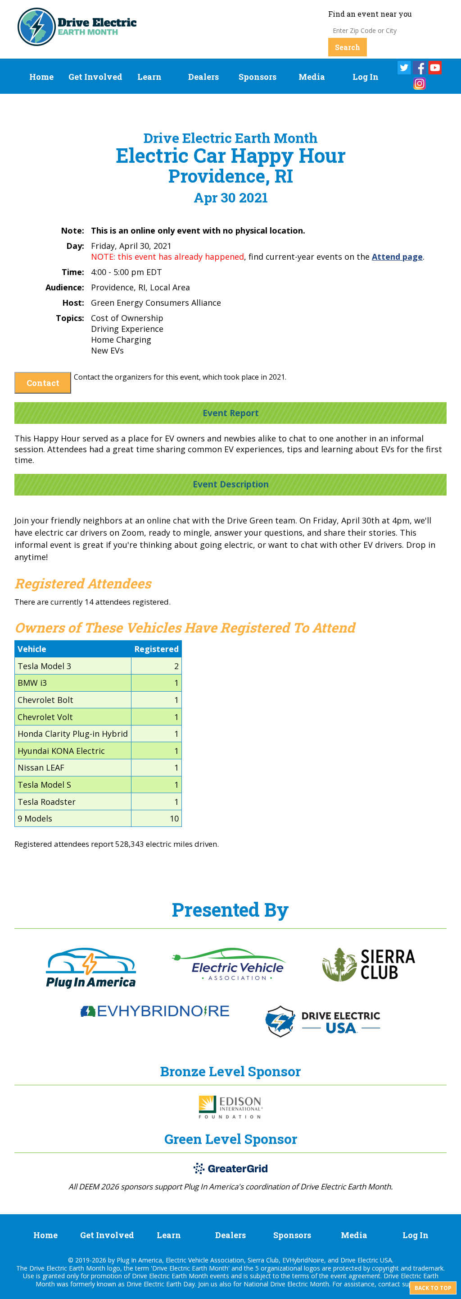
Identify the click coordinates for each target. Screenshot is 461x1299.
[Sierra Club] (368, 979)
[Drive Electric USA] (322, 1035)
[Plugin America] (91, 986)
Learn (149, 76)
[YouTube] (435, 67)
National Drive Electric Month (286, 1284)
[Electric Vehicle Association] (229, 977)
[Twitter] (404, 67)
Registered (156, 648)
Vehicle (32, 648)
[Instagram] (419, 83)
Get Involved (95, 76)
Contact (43, 382)
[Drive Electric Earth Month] (77, 42)
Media (311, 76)
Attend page (397, 256)
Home (41, 76)
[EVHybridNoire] (155, 1014)
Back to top (433, 1288)
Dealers (203, 76)
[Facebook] (419, 67)
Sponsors (257, 76)
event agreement (355, 1275)
